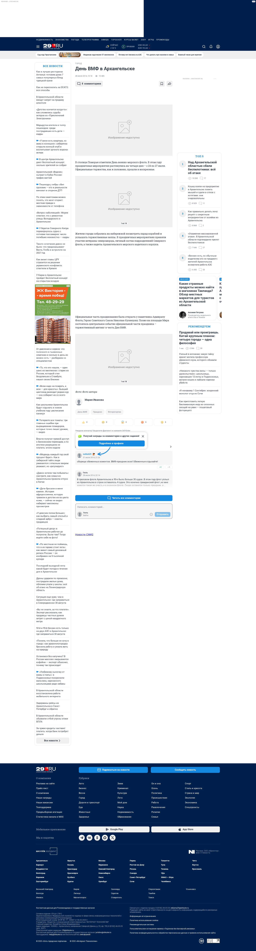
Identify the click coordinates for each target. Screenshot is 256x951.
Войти (85, 515)
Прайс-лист (42, 788)
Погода (75, 40)
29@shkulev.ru (68, 930)
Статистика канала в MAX (49, 816)
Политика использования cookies (144, 920)
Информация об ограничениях (143, 916)
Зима (120, 783)
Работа (155, 802)
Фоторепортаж (114, 412)
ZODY (143, 40)
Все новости (53, 66)
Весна (82, 793)
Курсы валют (131, 40)
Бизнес (82, 788)
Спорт (188, 783)
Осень (154, 788)
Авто (81, 783)
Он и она (156, 783)
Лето (120, 797)
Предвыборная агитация (49, 812)
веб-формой (85, 934)
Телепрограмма (90, 40)
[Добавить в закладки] (162, 84)
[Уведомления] (211, 46)
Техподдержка (43, 807)
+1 (161, 467)
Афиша (105, 40)
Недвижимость (44, 40)
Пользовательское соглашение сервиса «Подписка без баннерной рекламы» (162, 929)
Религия (155, 812)
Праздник (97, 412)
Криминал (122, 788)
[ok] (97, 838)
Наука (120, 807)
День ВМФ (82, 412)
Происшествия (159, 797)
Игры (151, 40)
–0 (169, 491)
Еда (81, 807)
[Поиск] (203, 46)
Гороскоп (116, 40)
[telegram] (82, 838)
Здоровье (84, 816)
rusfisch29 (87, 454)
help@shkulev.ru (55, 934)
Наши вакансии (44, 802)
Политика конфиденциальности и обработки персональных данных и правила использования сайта (173, 933)
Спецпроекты (192, 807)
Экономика (191, 802)
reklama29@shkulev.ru (180, 908)
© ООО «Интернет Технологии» (83, 941)
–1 (169, 467)
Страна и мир (192, 793)
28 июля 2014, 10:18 (83, 76)
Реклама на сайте (45, 783)
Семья (154, 816)
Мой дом (122, 802)
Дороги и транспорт (89, 802)
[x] (113, 838)
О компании (42, 793)
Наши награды (44, 797)
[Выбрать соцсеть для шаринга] (169, 84)
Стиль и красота (193, 788)
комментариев (91, 83)
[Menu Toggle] (37, 46)
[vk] (89, 838)
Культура (122, 793)
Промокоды (162, 40)
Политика (156, 793)
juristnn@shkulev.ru (103, 932)
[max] (105, 838)
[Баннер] (70, 54)
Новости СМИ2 (84, 534)
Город (82, 797)
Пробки (129, 46)
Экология (190, 797)
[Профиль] (218, 46)
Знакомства (62, 40)
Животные (84, 812)
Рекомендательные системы (142, 925)
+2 (161, 491)
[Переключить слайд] (81, 201)
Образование (124, 816)
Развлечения (158, 807)
